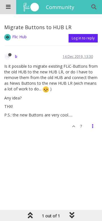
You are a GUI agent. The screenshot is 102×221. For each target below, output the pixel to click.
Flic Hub (19, 36)
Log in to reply (83, 38)
